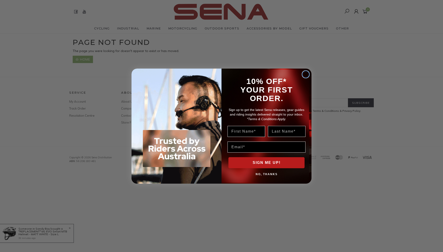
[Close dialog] (305, 74)
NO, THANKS (267, 174)
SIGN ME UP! (267, 163)
